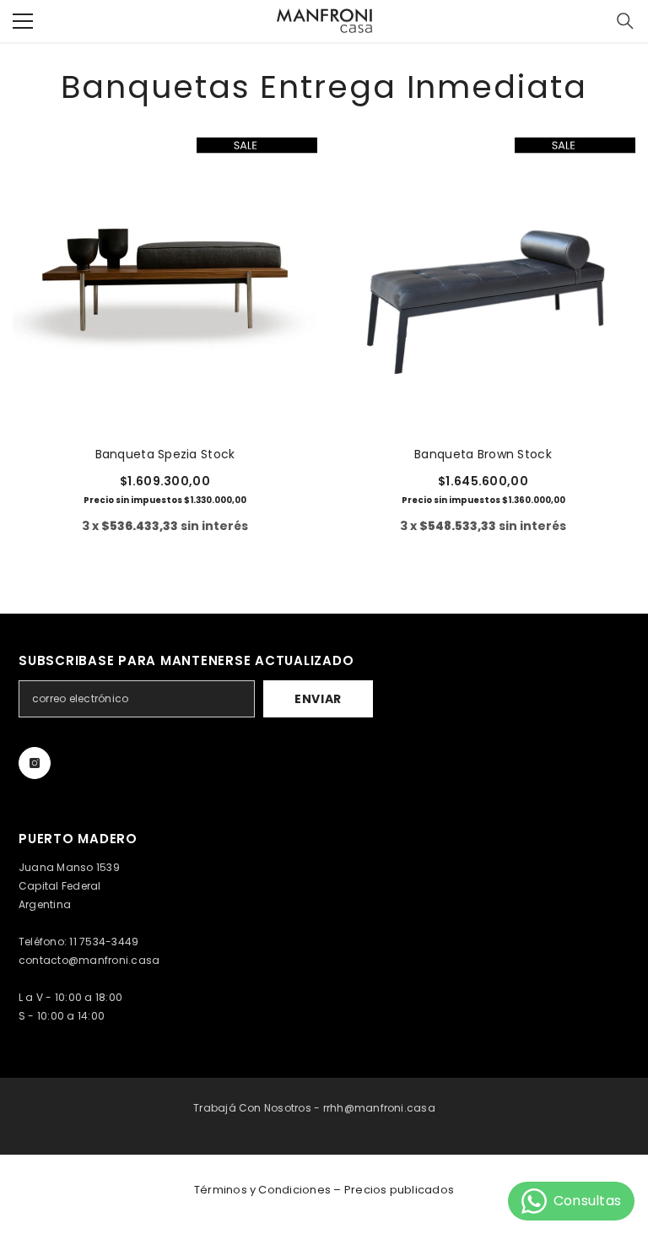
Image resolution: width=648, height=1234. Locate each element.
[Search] (625, 21)
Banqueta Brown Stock (483, 454)
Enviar (318, 698)
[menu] (23, 21)
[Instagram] (35, 763)
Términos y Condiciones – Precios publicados (324, 1190)
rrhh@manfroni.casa (379, 1108)
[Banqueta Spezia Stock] (165, 279)
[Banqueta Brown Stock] (483, 279)
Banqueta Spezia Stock (165, 454)
